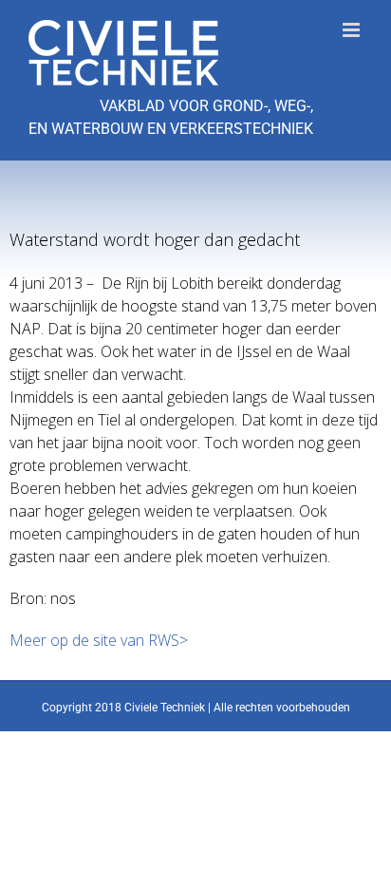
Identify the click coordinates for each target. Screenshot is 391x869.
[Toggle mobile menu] (353, 30)
